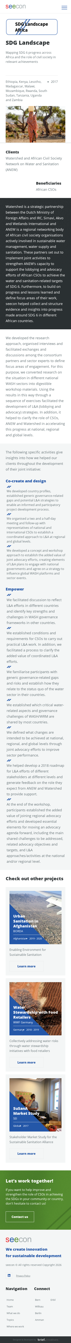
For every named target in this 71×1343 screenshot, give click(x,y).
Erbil (53, 1300)
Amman (39, 1319)
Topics (10, 1319)
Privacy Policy (23, 1275)
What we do (13, 1313)
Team (10, 1306)
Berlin (38, 1313)
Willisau (39, 1306)
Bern (37, 1300)
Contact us (20, 1217)
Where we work (15, 1326)
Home (10, 1300)
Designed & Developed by (24, 1339)
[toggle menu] (64, 7)
